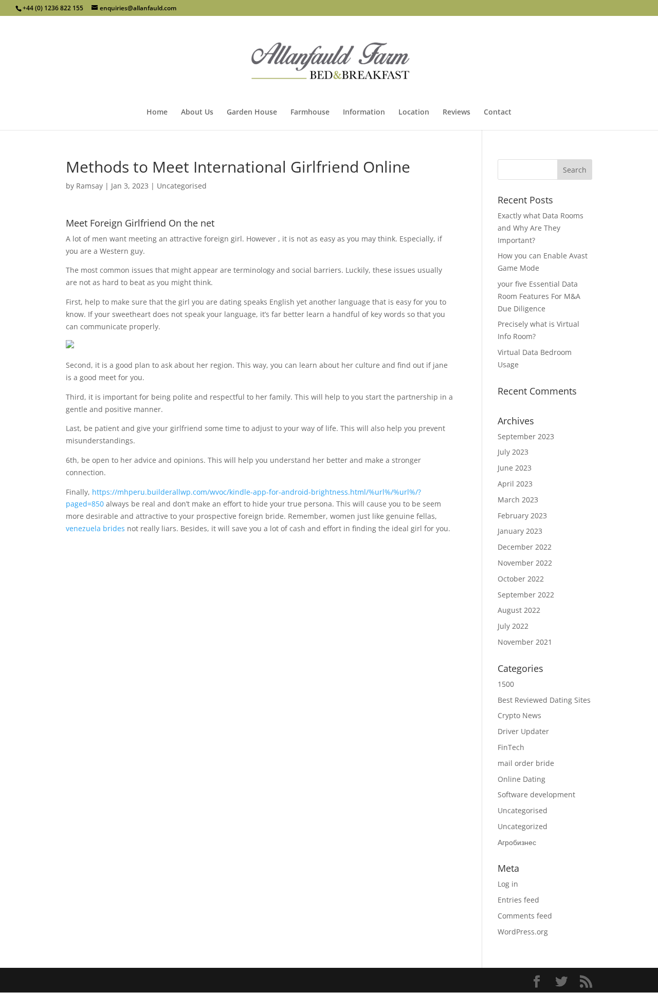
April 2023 (515, 484)
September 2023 (526, 436)
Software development (536, 794)
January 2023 (520, 531)
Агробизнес (517, 842)
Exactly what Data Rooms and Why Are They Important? (540, 228)
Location (413, 112)
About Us (197, 112)
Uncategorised (182, 186)
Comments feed (525, 916)
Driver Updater (523, 731)
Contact (497, 112)
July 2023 (513, 452)
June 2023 (515, 468)
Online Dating (521, 779)
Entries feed (518, 900)
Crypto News (519, 715)
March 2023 (518, 499)
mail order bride (526, 763)
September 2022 (526, 594)
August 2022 (519, 610)
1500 (506, 684)
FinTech (511, 747)
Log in (508, 884)
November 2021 (525, 642)
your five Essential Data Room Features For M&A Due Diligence (539, 296)
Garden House (252, 112)
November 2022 (525, 563)
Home (157, 112)
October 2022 (521, 579)
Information (364, 112)
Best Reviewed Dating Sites (544, 700)
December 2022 (525, 547)
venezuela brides (95, 528)
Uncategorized (522, 826)
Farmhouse (310, 112)
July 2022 (513, 626)
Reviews (456, 112)
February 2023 (522, 515)
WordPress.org (523, 931)
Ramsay (89, 186)
